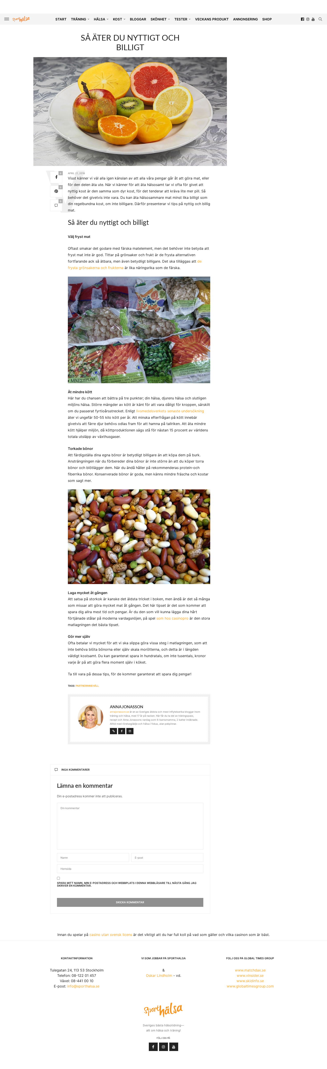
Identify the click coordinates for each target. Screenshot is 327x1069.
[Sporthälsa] (21, 19)
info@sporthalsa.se (83, 986)
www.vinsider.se (250, 975)
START (61, 19)
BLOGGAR (138, 19)
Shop (267, 19)
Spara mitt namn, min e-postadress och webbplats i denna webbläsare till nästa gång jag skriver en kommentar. (126, 884)
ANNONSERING (245, 19)
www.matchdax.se (250, 970)
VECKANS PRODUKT (212, 19)
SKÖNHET (159, 19)
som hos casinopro (172, 618)
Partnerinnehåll (87, 685)
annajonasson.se (119, 711)
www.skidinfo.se (250, 981)
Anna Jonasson (126, 707)
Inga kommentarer (75, 769)
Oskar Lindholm (159, 975)
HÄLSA (99, 19)
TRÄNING (78, 19)
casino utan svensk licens (110, 934)
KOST (117, 19)
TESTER (180, 19)
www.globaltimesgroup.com (250, 986)
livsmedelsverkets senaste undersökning (170, 411)
